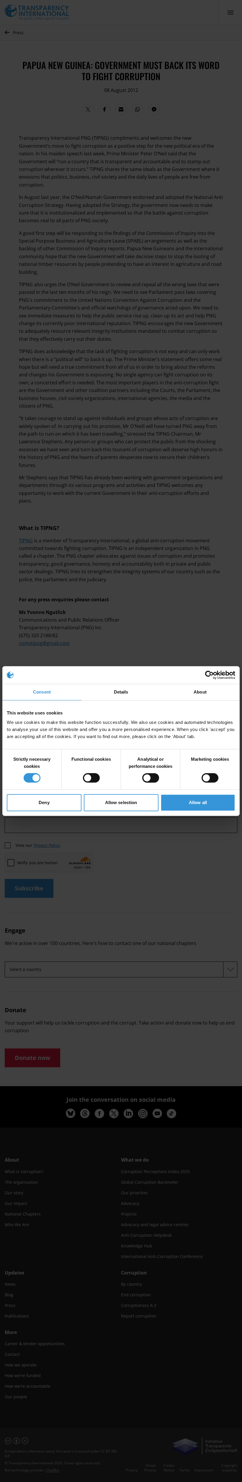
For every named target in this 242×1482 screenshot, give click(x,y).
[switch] (91, 778)
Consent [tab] (42, 691)
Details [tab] (121, 691)
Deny (44, 802)
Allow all (198, 802)
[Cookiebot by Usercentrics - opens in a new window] (209, 675)
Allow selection (121, 802)
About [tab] (200, 691)
